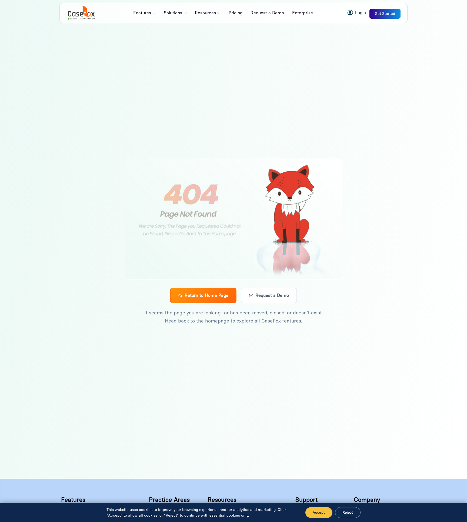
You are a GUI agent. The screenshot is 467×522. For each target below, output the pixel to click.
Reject (347, 512)
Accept (319, 512)
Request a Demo (267, 12)
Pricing (235, 12)
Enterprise (302, 12)
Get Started (385, 13)
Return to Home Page (206, 295)
